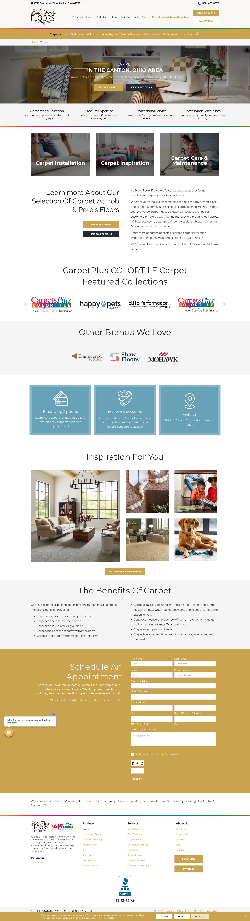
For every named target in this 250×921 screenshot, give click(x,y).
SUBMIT (137, 779)
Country (178, 724)
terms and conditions (85, 918)
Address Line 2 (139, 702)
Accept (164, 916)
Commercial (170, 34)
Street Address (139, 691)
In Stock (91, 34)
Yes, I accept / (157, 754)
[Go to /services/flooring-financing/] (60, 410)
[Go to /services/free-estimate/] (125, 410)
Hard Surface (72, 34)
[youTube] (123, 901)
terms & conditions (155, 754)
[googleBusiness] (133, 901)
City (133, 713)
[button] (206, 13)
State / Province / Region (187, 713)
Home (34, 42)
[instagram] (128, 901)
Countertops (151, 34)
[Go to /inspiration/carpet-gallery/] (125, 154)
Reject (181, 916)
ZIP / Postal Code (140, 724)
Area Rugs (108, 34)
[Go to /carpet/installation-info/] (60, 154)
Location (187, 34)
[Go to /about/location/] (189, 410)
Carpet (54, 34)
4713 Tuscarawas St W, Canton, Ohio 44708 (57, 3)
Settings (200, 916)
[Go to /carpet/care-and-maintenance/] (189, 154)
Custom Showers (130, 34)
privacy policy (172, 754)
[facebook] (118, 901)
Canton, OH (37, 862)
